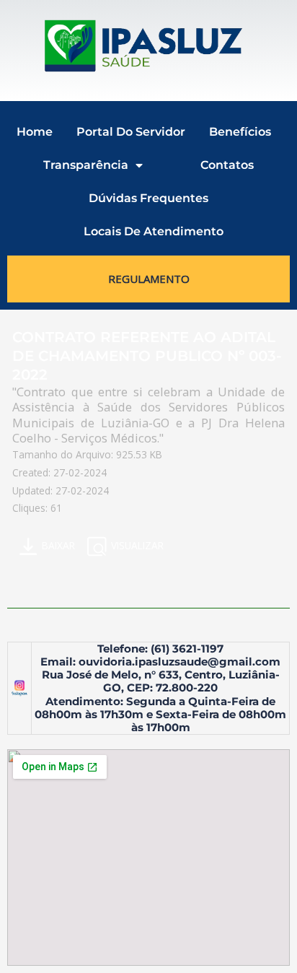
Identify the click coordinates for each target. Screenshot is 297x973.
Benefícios (240, 132)
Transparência (85, 165)
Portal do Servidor (130, 132)
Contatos (227, 165)
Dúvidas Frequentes (148, 198)
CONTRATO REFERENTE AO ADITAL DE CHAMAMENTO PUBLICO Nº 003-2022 (147, 355)
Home (35, 132)
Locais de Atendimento (153, 231)
